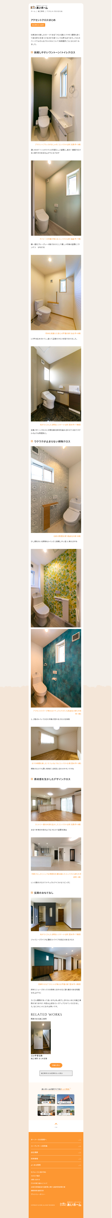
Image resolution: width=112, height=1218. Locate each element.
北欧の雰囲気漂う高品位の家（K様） (67, 536)
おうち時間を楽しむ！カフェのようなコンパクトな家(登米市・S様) (56, 763)
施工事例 (41, 11)
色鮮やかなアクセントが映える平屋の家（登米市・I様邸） (59, 984)
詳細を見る (56, 1065)
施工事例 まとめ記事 (38, 25)
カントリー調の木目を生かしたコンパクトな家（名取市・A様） (58, 824)
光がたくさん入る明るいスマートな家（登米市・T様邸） (60, 424)
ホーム (33, 11)
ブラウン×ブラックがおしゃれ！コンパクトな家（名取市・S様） (58, 144)
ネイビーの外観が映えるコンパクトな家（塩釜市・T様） (60, 239)
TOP (56, 1127)
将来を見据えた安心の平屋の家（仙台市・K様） (63, 333)
